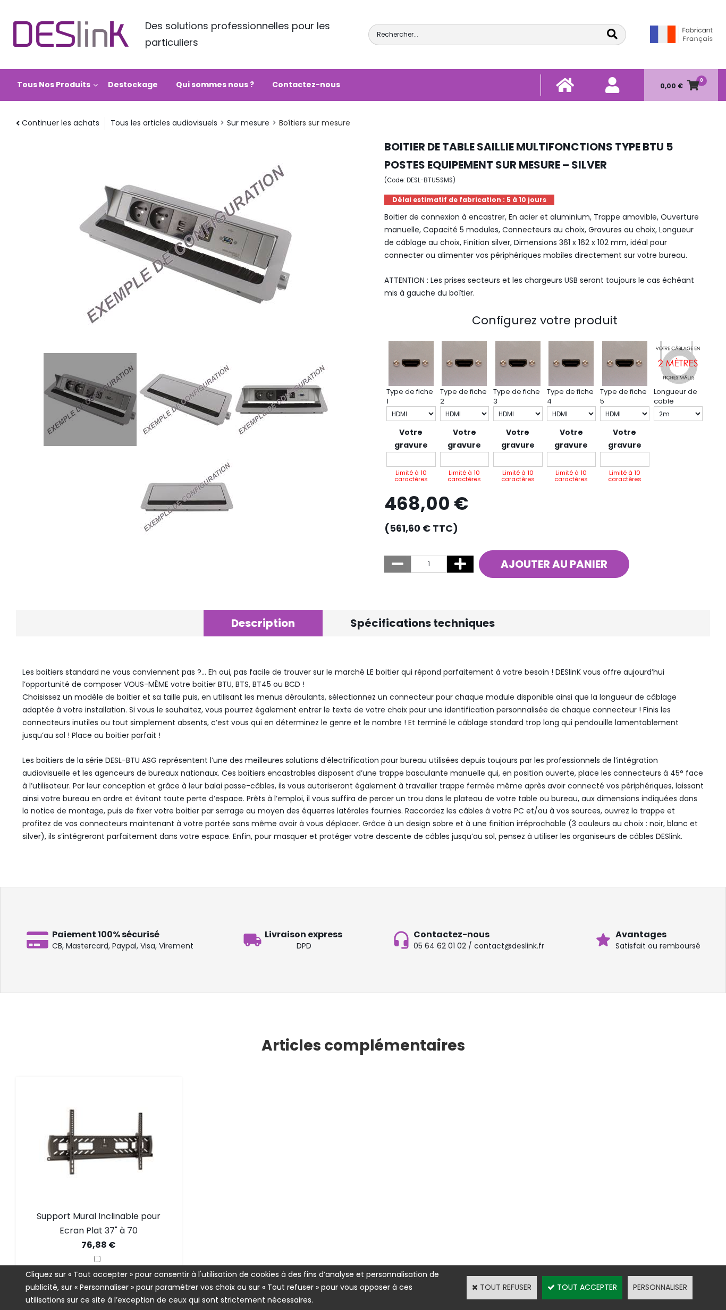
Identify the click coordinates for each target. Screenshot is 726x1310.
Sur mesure (248, 122)
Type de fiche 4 (570, 396)
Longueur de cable (675, 396)
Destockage (133, 84)
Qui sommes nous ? (215, 84)
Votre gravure (411, 438)
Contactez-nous (306, 84)
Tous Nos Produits (53, 84)
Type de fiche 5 (623, 396)
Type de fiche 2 (463, 396)
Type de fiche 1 (409, 396)
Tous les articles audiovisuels (164, 122)
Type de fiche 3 (516, 396)
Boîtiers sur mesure (314, 122)
